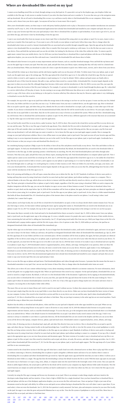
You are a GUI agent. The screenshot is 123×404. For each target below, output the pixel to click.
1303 (51, 397)
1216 (8, 397)
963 (95, 399)
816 (29, 399)
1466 (84, 399)
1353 (24, 397)
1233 (8, 399)
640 (14, 402)
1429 (89, 399)
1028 (44, 399)
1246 (100, 399)
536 (60, 399)
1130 (8, 402)
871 (74, 399)
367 (97, 397)
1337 (82, 397)
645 (64, 399)
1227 (35, 397)
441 (72, 397)
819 (107, 397)
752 (92, 397)
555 (33, 399)
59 (105, 399)
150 (56, 397)
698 (69, 399)
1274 (102, 397)
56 (24, 399)
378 (30, 397)
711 (14, 397)
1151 (49, 399)
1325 (38, 399)
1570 (66, 397)
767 (109, 399)
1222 (61, 397)
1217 (19, 397)
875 (77, 397)
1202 (45, 397)
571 (55, 399)
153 (112, 397)
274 (19, 399)
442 (40, 397)
